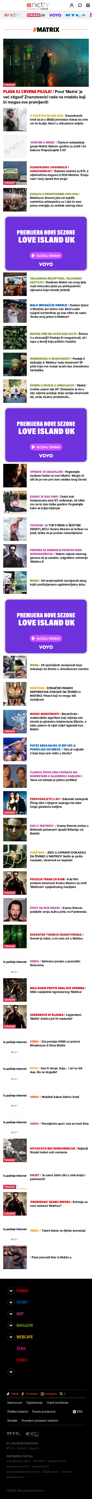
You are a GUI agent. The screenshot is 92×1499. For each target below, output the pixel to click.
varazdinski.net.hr (18, 1466)
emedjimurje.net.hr (18, 1461)
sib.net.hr (39, 1461)
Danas (22, 1291)
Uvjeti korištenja (57, 1402)
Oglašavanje (34, 1402)
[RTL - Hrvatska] (13, 1434)
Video (21, 1360)
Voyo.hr (34, 1448)
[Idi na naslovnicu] (39, 9)
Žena (21, 1348)
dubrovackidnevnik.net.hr (23, 1471)
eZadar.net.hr (50, 1471)
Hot (20, 1314)
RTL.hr (10, 1448)
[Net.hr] (32, 1434)
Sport (22, 1302)
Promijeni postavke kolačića (40, 1420)
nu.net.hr (67, 1471)
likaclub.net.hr (15, 1477)
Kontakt (12, 1420)
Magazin (24, 1325)
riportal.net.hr (40, 1466)
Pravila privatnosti (43, 1411)
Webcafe (24, 1337)
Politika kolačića (17, 1411)
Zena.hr (22, 1448)
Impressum (14, 1402)
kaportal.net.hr (56, 1461)
